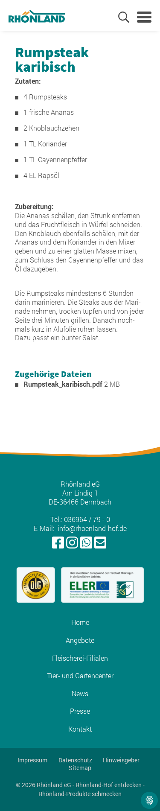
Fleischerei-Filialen (80, 658)
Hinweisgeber (121, 760)
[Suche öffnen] (123, 17)
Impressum (32, 760)
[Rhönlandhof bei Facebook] (58, 543)
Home (80, 622)
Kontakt (80, 729)
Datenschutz (75, 760)
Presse (80, 711)
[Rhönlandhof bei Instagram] (72, 543)
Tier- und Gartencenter (80, 675)
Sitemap (80, 768)
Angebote (80, 640)
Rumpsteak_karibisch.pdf (63, 383)
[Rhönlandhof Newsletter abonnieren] (100, 543)
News (80, 693)
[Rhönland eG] (37, 15)
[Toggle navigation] (144, 17)
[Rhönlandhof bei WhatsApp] (86, 543)
